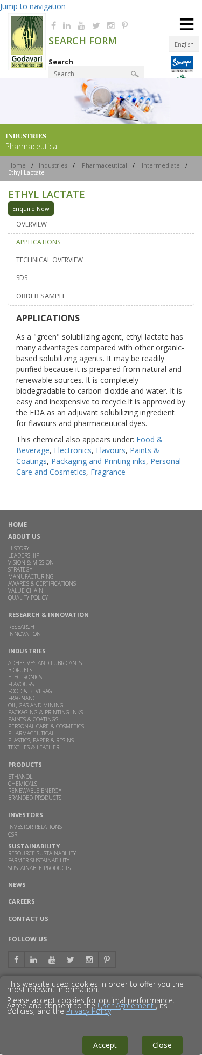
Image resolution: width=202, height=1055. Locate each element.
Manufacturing (31, 576)
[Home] (27, 67)
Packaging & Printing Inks (45, 712)
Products (25, 764)
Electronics (73, 450)
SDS (21, 277)
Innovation (24, 634)
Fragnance (23, 698)
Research (21, 627)
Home (17, 165)
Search (60, 61)
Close (162, 1045)
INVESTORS (25, 815)
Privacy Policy (88, 1011)
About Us (24, 536)
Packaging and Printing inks (98, 461)
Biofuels (20, 670)
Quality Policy (28, 597)
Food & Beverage (31, 691)
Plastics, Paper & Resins (41, 740)
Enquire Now (31, 208)
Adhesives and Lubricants (45, 663)
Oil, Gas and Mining (36, 705)
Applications (38, 242)
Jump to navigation (33, 6)
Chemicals (22, 783)
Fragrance (108, 472)
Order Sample (41, 296)
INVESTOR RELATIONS (35, 827)
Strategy (20, 569)
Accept (105, 1045)
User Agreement (126, 1005)
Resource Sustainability (42, 853)
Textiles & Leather (33, 747)
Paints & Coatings (33, 719)
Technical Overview (49, 259)
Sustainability (34, 846)
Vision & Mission (31, 562)
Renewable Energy (34, 790)
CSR (12, 834)
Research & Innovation (48, 615)
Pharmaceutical (104, 165)
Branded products (34, 797)
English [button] (184, 44)
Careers (21, 901)
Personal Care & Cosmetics (46, 726)
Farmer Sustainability (38, 860)
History (18, 548)
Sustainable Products (39, 868)
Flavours (111, 450)
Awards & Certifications (42, 583)
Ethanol (20, 776)
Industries (53, 165)
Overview (31, 224)
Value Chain (25, 590)
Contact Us (28, 918)
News (17, 884)
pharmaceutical (31, 733)
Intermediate (161, 165)
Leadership (23, 555)
